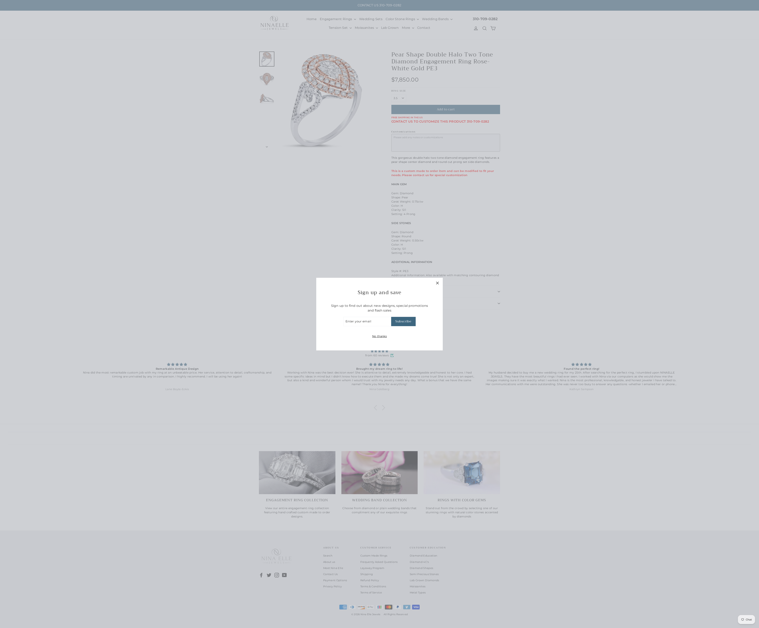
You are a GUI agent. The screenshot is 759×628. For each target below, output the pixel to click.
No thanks (379, 336)
